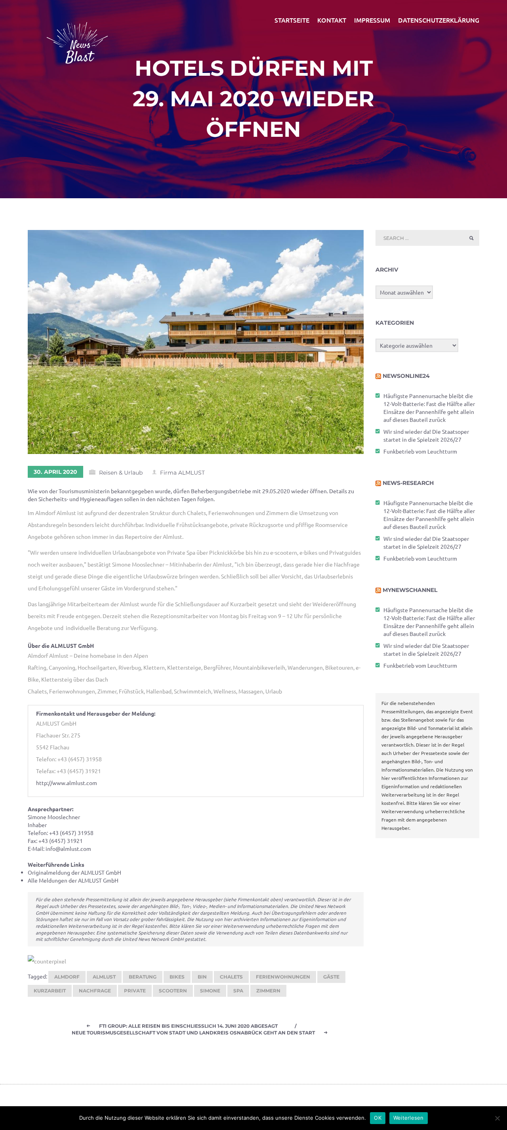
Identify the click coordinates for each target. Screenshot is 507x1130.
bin (202, 977)
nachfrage (95, 991)
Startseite (291, 19)
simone (210, 991)
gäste (331, 977)
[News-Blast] (77, 38)
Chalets (231, 977)
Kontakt (331, 19)
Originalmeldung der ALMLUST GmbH (74, 872)
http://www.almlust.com (66, 782)
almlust (104, 977)
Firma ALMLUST (182, 472)
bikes (177, 977)
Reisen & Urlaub (121, 472)
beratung (142, 977)
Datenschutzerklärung (438, 19)
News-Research (408, 482)
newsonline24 (406, 375)
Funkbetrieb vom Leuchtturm (420, 451)
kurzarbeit (50, 991)
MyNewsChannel (410, 590)
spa (238, 991)
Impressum (372, 19)
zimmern (268, 991)
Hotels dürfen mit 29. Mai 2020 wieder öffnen (253, 98)
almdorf (67, 977)
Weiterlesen (408, 1118)
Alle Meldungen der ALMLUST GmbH (73, 880)
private (135, 991)
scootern (173, 991)
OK (377, 1118)
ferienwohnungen (283, 977)
